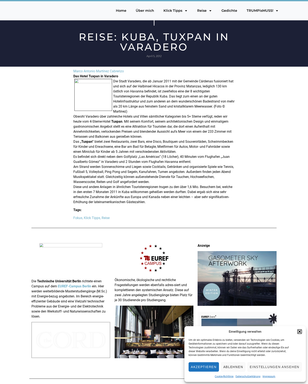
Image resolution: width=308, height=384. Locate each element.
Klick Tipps (172, 11)
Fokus (77, 218)
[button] (300, 332)
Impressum (269, 376)
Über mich (145, 11)
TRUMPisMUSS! (260, 11)
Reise (202, 11)
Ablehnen (233, 367)
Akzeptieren (204, 367)
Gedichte (229, 11)
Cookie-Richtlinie (224, 376)
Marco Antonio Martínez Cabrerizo (98, 71)
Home (121, 11)
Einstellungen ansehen (274, 367)
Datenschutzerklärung (248, 376)
